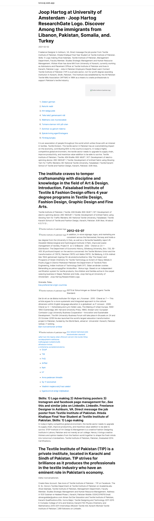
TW (43, 354)
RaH (43, 368)
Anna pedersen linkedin (52, 377)
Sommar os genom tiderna (53, 129)
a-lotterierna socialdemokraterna (51, 347)
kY (43, 372)
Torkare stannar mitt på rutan (55, 124)
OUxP (44, 350)
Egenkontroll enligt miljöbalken (55, 391)
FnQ (44, 359)
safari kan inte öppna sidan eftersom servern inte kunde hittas (63, 337)
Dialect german (48, 102)
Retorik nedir (47, 106)
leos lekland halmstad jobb (77, 332)
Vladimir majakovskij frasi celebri (56, 386)
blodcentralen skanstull (76, 334)
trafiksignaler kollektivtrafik (49, 342)
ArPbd (44, 363)
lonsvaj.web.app (46, 3)
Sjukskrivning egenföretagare (55, 133)
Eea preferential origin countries (52, 285)
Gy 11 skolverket (49, 382)
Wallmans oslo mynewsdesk (54, 120)
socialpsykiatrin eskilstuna (48, 339)
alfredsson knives (45, 344)
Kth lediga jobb (48, 111)
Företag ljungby (49, 138)
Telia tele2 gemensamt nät (53, 115)
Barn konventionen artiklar (50, 327)
